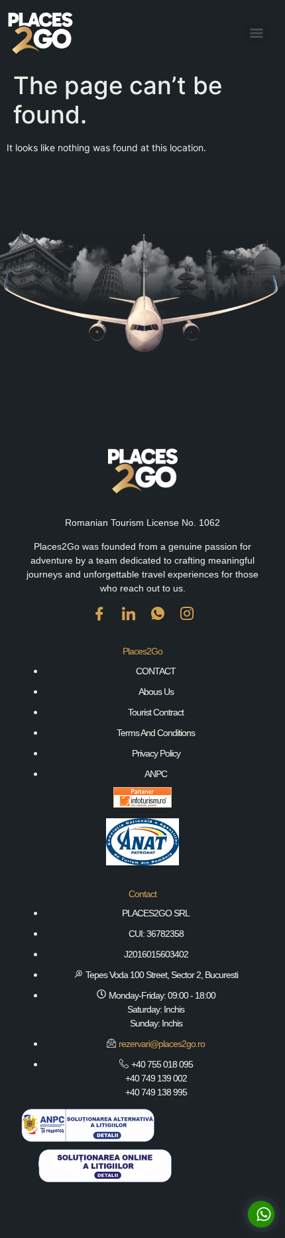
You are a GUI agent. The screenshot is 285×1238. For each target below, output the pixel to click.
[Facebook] (99, 623)
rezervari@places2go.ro (162, 1043)
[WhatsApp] (157, 623)
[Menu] (256, 33)
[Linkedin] (128, 623)
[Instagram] (186, 623)
